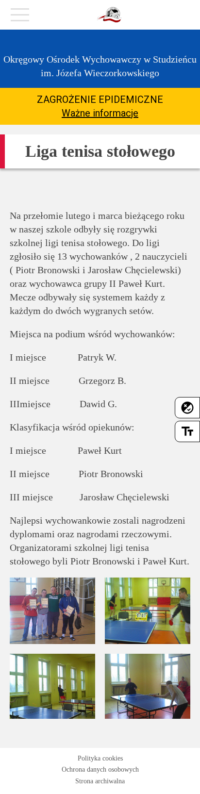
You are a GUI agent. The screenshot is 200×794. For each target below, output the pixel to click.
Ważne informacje (100, 113)
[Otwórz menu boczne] (20, 17)
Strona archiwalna (100, 781)
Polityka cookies (100, 758)
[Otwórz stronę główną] (109, 15)
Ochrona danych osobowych (100, 769)
